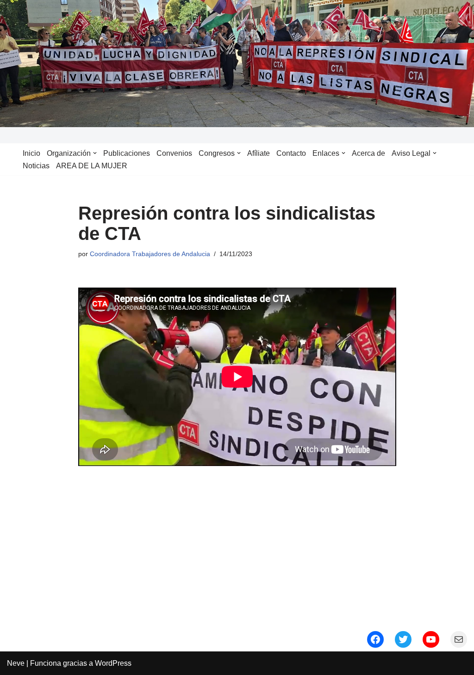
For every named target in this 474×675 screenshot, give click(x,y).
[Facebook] (375, 639)
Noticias (36, 166)
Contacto (291, 153)
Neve (16, 663)
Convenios (174, 153)
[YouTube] (431, 639)
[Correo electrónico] (458, 639)
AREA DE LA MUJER (91, 166)
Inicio (31, 153)
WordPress (113, 663)
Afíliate (258, 153)
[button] (95, 153)
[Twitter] (403, 639)
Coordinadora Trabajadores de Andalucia (150, 254)
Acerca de (368, 153)
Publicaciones (126, 153)
